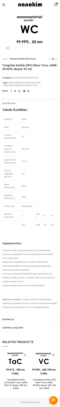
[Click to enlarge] (8, 48)
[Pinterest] (28, 91)
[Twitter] (15, 91)
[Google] (19, 91)
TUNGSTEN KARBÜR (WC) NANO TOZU (19, 85)
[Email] (24, 91)
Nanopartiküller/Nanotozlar (23, 59)
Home (5, 59)
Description (8, 103)
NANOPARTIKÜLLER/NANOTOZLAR (24, 83)
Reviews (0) (8, 319)
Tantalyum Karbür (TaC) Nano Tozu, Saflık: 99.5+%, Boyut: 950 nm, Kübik (16, 384)
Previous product (50, 59)
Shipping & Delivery (12, 328)
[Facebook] (11, 91)
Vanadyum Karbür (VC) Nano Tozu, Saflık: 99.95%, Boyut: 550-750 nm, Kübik (44, 384)
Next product (56, 59)
